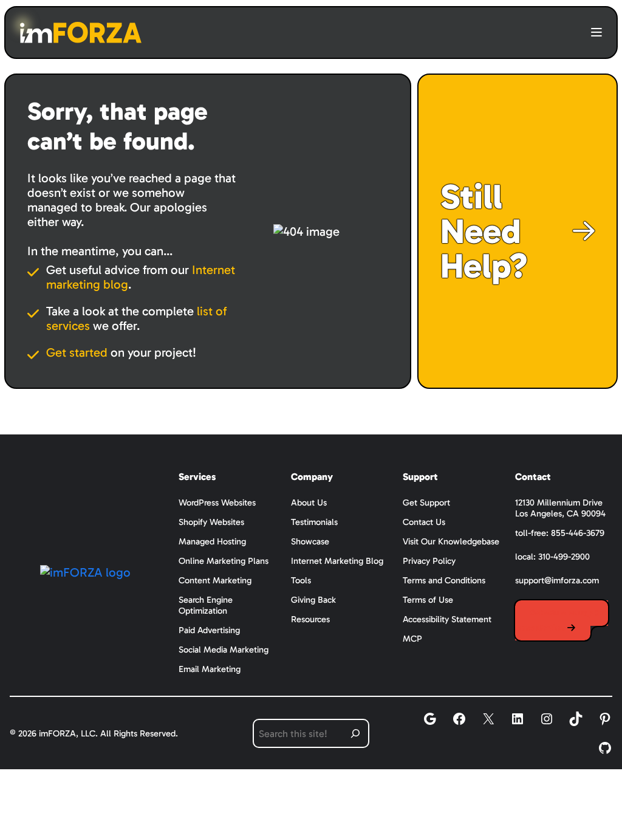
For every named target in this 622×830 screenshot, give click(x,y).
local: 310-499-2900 (552, 556)
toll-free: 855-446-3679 (559, 532)
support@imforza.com (557, 580)
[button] (596, 33)
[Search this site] (355, 733)
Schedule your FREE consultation (561, 620)
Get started (77, 352)
